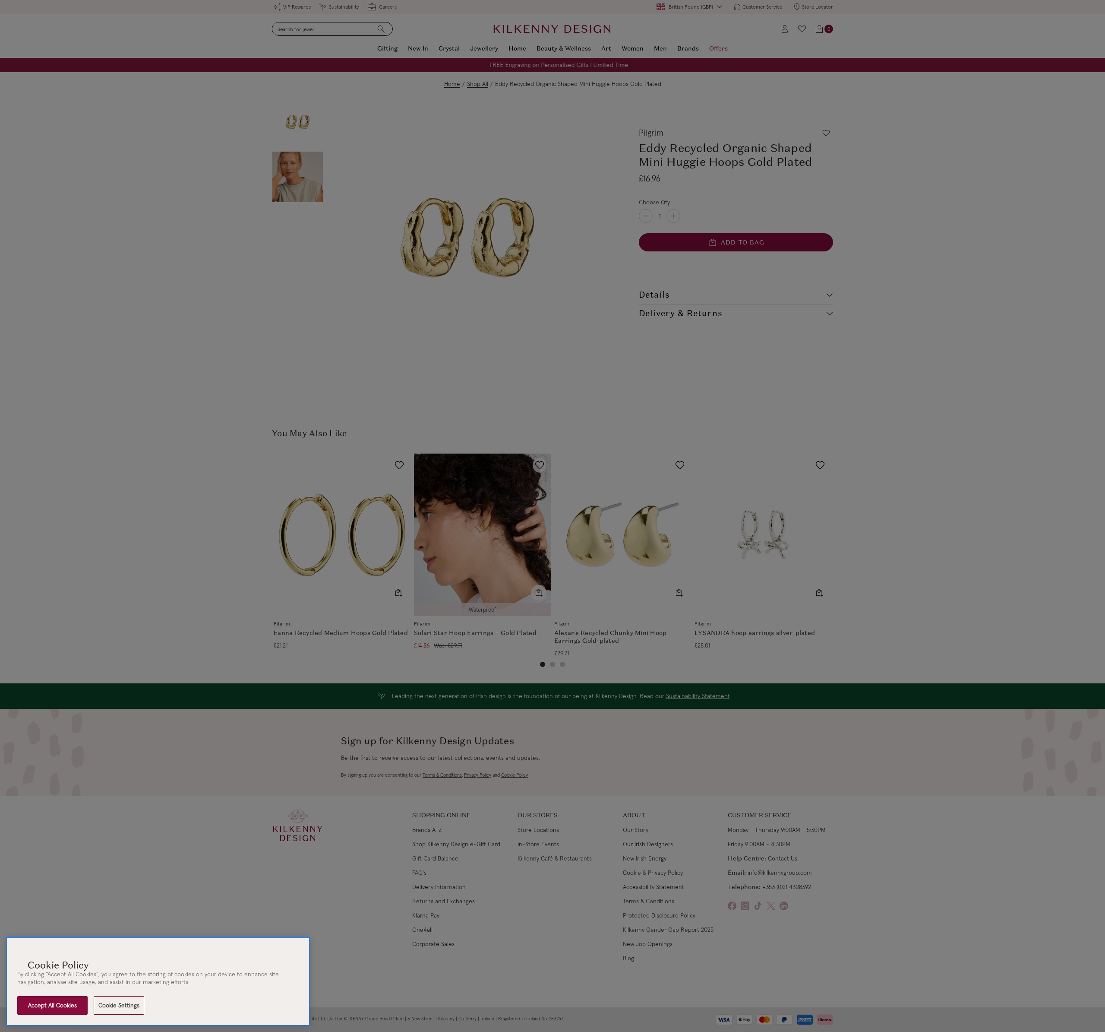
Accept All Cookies (52, 1005)
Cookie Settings (118, 1005)
